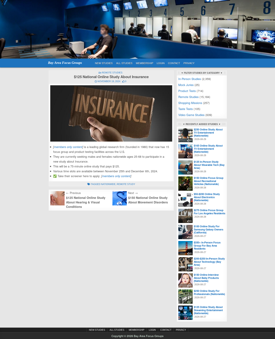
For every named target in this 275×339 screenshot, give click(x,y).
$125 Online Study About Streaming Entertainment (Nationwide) (208, 310)
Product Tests (187, 91)
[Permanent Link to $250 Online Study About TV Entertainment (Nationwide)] (185, 135)
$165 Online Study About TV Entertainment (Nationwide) (208, 149)
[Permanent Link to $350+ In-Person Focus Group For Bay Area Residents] (185, 248)
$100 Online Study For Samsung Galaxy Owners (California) (208, 229)
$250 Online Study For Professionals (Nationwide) (209, 292)
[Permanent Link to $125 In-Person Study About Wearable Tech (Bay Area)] (185, 167)
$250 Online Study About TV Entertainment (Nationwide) (208, 132)
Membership (144, 63)
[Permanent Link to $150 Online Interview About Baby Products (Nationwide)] (185, 280)
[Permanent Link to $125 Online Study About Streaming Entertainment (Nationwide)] (185, 313)
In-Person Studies (189, 79)
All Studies (124, 63)
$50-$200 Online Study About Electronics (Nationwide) (207, 197)
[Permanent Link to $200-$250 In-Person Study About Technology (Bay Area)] (185, 264)
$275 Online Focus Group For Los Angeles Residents (209, 211)
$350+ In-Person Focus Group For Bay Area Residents (207, 245)
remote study (126, 184)
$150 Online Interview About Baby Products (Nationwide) (206, 278)
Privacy (189, 63)
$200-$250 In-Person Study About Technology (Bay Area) (209, 262)
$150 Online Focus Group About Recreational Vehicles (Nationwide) (208, 181)
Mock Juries (186, 85)
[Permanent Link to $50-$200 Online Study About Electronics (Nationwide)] (185, 200)
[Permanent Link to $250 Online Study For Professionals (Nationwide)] (185, 296)
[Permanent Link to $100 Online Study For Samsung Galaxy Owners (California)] (185, 232)
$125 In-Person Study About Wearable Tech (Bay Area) (209, 165)
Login (161, 63)
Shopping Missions (190, 103)
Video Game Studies (191, 115)
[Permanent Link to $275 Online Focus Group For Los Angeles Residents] (185, 216)
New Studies (104, 63)
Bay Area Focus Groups (65, 63)
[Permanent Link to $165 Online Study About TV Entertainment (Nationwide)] (185, 151)
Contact (174, 63)
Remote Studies (112, 72)
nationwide (108, 184)
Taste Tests (185, 109)
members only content (68, 147)
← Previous (73, 193)
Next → (133, 193)
